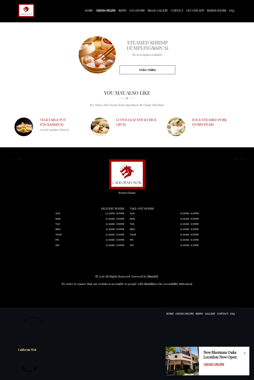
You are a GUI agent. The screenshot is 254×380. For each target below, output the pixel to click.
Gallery (210, 313)
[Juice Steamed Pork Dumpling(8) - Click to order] (177, 127)
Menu (123, 10)
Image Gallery (158, 10)
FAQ (231, 10)
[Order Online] (97, 54)
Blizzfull (152, 276)
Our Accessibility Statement (175, 284)
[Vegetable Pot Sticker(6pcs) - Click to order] (25, 127)
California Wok (27, 350)
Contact (177, 10)
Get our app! (195, 10)
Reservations (216, 10)
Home (89, 10)
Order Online (106, 10)
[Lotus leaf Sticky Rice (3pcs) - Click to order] (101, 127)
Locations (137, 10)
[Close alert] (244, 353)
